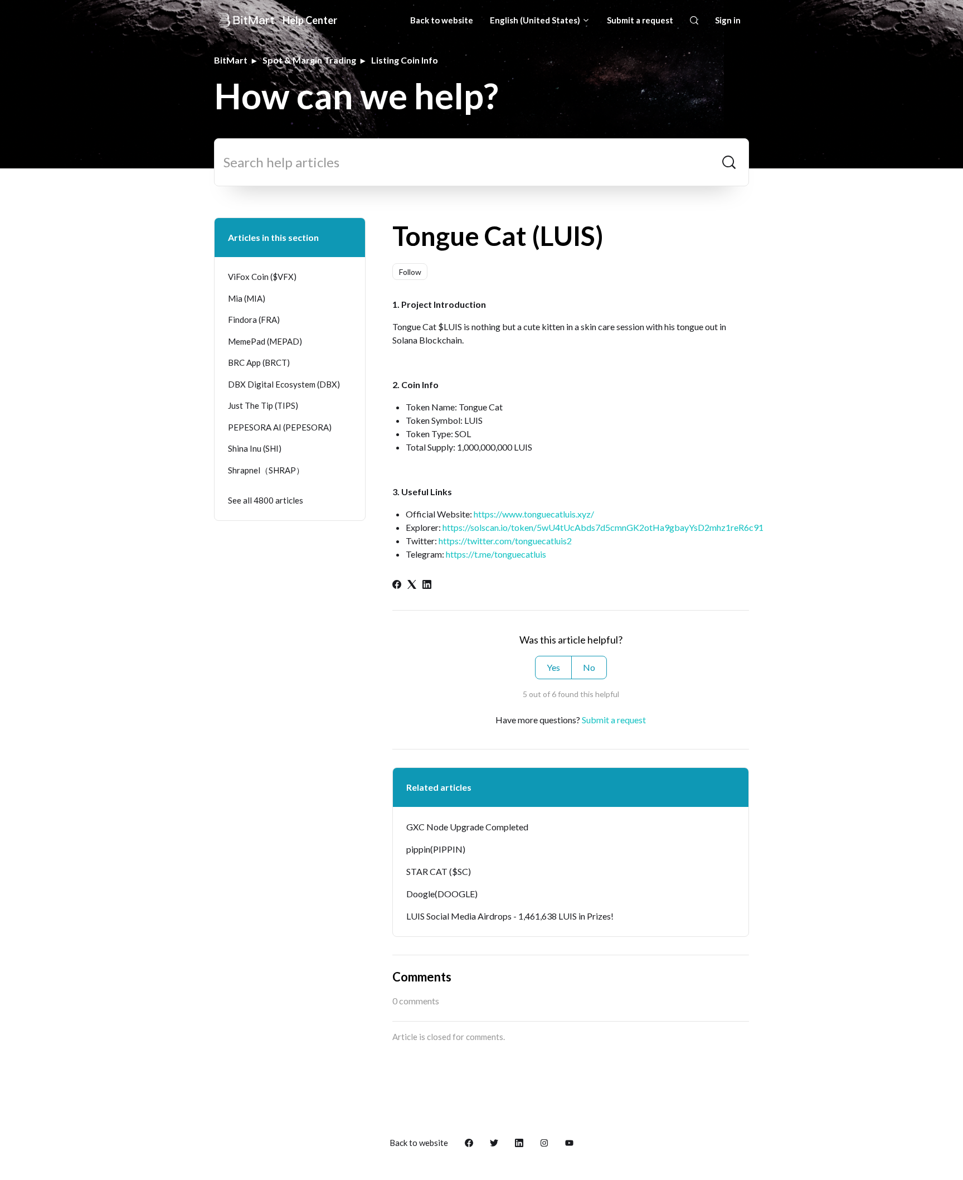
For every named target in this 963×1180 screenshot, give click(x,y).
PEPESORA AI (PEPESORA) (280, 427)
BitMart (230, 60)
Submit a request (640, 20)
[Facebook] (396, 585)
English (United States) (536, 20)
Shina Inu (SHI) (254, 448)
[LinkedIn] (426, 585)
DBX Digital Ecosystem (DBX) (284, 384)
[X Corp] (411, 585)
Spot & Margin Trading (309, 60)
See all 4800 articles (265, 500)
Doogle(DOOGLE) (442, 893)
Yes (553, 667)
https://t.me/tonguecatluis (496, 554)
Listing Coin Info (404, 60)
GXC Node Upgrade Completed (467, 826)
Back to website (441, 20)
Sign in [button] (728, 20)
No (589, 667)
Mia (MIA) (246, 298)
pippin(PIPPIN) (435, 849)
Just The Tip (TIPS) (263, 405)
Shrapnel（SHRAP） (266, 470)
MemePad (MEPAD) (265, 341)
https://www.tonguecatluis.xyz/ (534, 514)
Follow (410, 272)
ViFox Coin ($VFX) (262, 277)
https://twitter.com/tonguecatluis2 (505, 540)
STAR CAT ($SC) (438, 871)
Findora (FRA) (254, 320)
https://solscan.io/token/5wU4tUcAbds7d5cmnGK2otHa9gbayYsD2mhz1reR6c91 (602, 527)
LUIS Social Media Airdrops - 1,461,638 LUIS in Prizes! (510, 916)
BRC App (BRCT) (259, 362)
